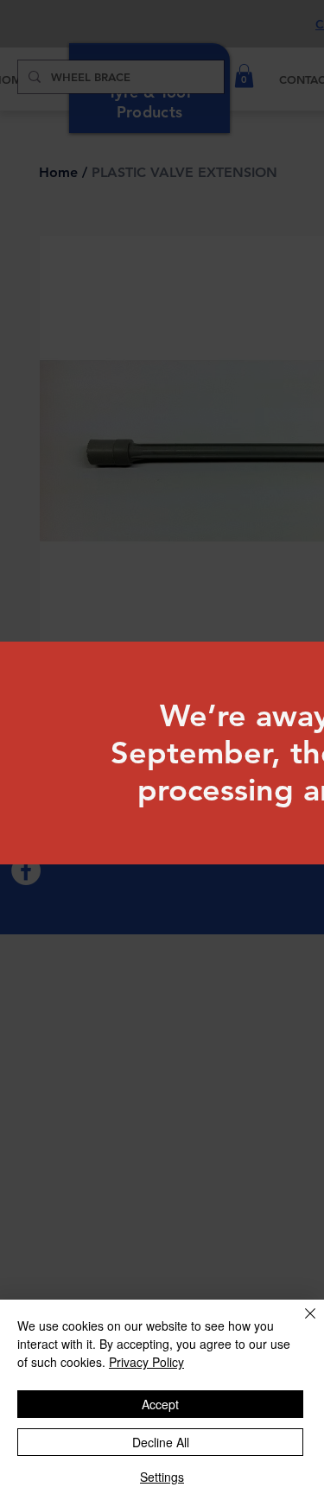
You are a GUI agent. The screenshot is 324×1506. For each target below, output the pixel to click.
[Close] (300, 1324)
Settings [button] (162, 1476)
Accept (160, 1404)
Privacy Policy (146, 1361)
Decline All (160, 1442)
